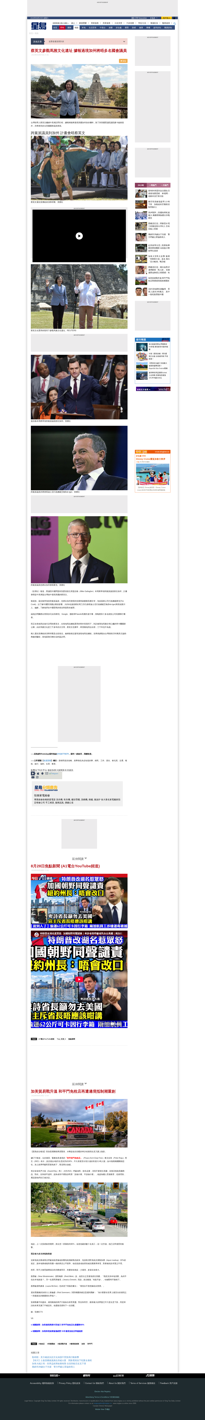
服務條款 (151, 1383)
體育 (127, 27)
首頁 (55, 27)
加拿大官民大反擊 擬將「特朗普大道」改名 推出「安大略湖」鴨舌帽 (159, 259)
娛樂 (111, 27)
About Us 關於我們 (117, 1383)
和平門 (89, 1344)
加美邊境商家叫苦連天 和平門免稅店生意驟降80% (63, 1325)
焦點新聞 (71, 1039)
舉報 (124, 61)
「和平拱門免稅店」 (73, 1158)
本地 (84, 27)
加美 (83, 1344)
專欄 (148, 27)
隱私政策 (76, 1383)
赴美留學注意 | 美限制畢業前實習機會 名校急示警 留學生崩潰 (159, 248)
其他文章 (37, 41)
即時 (62, 27)
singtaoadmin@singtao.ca (103, 1403)
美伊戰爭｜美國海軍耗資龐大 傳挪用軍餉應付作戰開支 (159, 215)
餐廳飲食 (154, 23)
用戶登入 (166, 18)
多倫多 (153, 18)
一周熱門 (152, 185)
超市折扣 (157, 27)
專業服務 (95, 23)
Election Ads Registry (102, 1391)
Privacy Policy (65, 1383)
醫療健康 (166, 23)
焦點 (76, 27)
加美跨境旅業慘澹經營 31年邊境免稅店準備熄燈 (62, 1331)
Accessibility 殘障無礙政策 (42, 1383)
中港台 (102, 27)
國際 (69, 27)
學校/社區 (142, 23)
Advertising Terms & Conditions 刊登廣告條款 (102, 1397)
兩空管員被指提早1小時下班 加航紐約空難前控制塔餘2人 (159, 204)
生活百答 (92, 27)
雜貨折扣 (168, 27)
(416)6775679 (63, 753)
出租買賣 (118, 23)
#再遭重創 (51, 1344)
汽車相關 (130, 23)
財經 (134, 27)
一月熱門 (164, 185)
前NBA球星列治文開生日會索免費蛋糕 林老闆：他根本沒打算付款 (159, 193)
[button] (175, 24)
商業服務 (106, 23)
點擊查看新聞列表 (56, 41)
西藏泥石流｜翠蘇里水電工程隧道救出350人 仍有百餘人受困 (159, 226)
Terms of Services (138, 1383)
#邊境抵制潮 (74, 1344)
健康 (141, 27)
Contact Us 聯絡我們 (94, 1383)
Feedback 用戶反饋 (168, 1383)
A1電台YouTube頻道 (46, 1039)
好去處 (119, 27)
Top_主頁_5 (61, 1039)
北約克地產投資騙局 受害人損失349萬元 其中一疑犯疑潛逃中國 (159, 291)
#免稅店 (42, 1344)
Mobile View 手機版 (102, 1409)
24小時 (141, 185)
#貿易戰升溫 (62, 1344)
